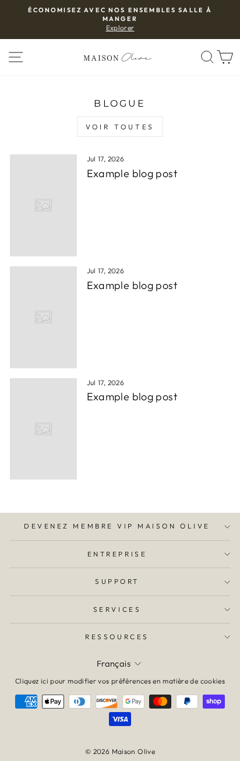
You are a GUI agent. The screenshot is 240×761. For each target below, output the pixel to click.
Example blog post (132, 173)
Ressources (117, 636)
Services (117, 609)
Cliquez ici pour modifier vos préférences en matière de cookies (120, 681)
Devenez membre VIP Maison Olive (117, 526)
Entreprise (117, 553)
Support (117, 581)
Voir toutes (120, 126)
